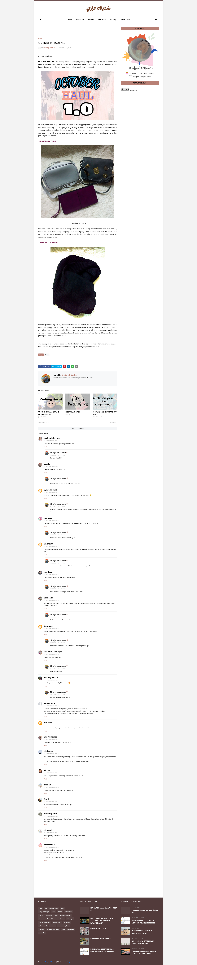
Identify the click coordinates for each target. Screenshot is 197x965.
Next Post (113, 422)
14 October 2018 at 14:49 (51, 520)
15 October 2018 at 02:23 (51, 706)
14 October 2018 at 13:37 (51, 492)
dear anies (48, 785)
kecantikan (51, 919)
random (52, 926)
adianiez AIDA (50, 844)
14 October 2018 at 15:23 (51, 546)
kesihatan (61, 919)
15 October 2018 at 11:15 (57, 589)
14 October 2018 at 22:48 (51, 654)
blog (62, 908)
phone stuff (43, 926)
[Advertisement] (79, 32)
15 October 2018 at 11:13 (57, 506)
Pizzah (47, 770)
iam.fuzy (48, 572)
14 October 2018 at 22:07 (51, 628)
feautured (68, 912)
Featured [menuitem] (102, 19)
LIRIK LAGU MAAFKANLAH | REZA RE (103, 909)
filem (41, 915)
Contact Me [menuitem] (125, 19)
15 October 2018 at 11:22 (57, 643)
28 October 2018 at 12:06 (51, 847)
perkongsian (57, 922)
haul (40, 39)
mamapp (48, 518)
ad (46, 908)
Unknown (48, 544)
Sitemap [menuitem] (112, 19)
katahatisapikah (65, 915)
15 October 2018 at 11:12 (57, 481)
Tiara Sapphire (50, 813)
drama (60, 912)
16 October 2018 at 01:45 (51, 773)
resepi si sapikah (63, 926)
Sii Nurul (48, 830)
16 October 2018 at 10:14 (51, 787)
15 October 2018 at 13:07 (51, 725)
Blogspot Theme (50, 962)
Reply (45, 447)
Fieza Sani (48, 722)
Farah (46, 799)
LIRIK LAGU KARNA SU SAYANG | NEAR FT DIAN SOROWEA (145, 952)
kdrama (41, 919)
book (53, 912)
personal (67, 922)
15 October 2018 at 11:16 (57, 617)
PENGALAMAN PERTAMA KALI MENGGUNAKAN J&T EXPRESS (102, 950)
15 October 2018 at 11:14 (57, 535)
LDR (40, 908)
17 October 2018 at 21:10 (51, 816)
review (41, 929)
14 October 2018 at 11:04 (51, 441)
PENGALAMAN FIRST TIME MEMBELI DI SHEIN (142, 932)
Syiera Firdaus (50, 490)
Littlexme (48, 751)
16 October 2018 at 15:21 (51, 801)
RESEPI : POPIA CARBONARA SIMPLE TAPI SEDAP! (143, 942)
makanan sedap (44, 922)
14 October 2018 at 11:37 (51, 466)
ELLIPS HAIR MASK (72, 412)
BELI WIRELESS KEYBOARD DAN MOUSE (105, 413)
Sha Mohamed (50, 737)
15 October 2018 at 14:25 (51, 739)
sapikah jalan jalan (53, 929)
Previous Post (44, 422)
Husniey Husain (51, 677)
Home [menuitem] (69, 19)
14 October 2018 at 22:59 (51, 680)
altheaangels (53, 908)
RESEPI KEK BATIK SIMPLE (100, 939)
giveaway (49, 915)
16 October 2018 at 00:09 (51, 754)
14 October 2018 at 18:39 (51, 574)
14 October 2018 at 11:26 (57, 455)
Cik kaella (48, 598)
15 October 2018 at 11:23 (57, 694)
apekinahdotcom (52, 438)
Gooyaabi (70, 962)
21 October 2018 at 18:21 (51, 833)
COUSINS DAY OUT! (98, 928)
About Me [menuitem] (80, 19)
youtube (42, 933)
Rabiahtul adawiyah (53, 652)
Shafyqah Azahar (49, 48)
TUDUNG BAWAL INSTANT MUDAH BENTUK (48, 413)
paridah (47, 464)
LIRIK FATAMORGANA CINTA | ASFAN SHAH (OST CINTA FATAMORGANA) (102, 920)
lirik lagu (70, 919)
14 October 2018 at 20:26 (51, 600)
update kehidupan (68, 929)
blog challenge (44, 912)
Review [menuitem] (91, 19)
